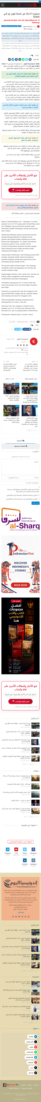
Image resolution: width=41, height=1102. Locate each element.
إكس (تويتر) (29, 1041)
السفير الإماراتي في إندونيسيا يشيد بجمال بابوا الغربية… (16, 1007)
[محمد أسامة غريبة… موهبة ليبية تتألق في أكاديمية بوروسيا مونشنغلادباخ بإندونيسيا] (30, 388)
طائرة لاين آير (12, 322)
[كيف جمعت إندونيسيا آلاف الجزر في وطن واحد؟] (35, 794)
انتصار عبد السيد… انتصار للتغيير (20, 800)
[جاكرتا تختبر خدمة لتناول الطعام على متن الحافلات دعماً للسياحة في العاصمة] (35, 984)
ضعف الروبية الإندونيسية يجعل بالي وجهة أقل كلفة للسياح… (16, 991)
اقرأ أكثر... (20, 912)
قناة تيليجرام (29, 1057)
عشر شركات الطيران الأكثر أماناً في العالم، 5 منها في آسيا (20, 106)
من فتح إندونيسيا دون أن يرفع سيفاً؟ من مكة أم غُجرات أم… (16, 777)
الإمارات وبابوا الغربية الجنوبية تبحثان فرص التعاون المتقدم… (18, 1015)
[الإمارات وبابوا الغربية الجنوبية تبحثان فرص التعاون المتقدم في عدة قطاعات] (35, 1017)
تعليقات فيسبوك (19, 446)
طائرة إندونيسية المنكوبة (22, 322)
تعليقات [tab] (19, 441)
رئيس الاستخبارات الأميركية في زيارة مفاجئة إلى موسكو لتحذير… (16, 741)
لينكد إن (31, 1036)
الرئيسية (35, 1085)
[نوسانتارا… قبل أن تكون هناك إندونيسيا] (35, 786)
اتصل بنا (29, 1085)
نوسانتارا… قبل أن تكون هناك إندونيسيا (18, 784)
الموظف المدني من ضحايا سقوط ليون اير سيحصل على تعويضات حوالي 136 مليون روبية (30, 367)
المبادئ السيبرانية (27, 1088)
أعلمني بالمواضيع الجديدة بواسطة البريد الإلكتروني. (21, 499)
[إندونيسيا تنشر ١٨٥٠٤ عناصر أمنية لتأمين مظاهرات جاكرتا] (11, 388)
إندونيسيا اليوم (18, 1099)
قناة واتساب (29, 1052)
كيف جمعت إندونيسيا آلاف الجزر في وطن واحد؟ (16, 792)
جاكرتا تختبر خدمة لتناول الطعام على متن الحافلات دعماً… (18, 982)
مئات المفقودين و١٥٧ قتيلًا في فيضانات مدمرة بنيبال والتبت (16, 749)
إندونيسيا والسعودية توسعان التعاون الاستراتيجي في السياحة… (19, 999)
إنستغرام (30, 1062)
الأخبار (19, 26)
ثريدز (31, 1067)
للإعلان (23, 1085)
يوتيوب (31, 1047)
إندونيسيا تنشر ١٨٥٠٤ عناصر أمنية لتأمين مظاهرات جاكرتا (18, 732)
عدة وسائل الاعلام (14, 1088)
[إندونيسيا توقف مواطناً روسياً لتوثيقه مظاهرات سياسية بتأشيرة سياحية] (35, 759)
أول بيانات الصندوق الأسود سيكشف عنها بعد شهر (23, 139)
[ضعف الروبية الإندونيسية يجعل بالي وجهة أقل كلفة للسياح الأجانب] (35, 992)
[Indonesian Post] (10, 1085)
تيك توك (31, 1073)
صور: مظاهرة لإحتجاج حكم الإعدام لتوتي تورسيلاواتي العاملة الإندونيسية (10, 367)
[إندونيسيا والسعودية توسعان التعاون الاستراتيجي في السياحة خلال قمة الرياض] (35, 1000)
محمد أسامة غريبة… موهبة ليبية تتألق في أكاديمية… (17, 724)
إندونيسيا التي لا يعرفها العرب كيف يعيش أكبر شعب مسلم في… (16, 809)
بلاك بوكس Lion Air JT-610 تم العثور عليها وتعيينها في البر (22, 206)
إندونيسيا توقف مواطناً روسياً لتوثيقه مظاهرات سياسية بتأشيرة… (16, 757)
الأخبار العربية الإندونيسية (12, 26)
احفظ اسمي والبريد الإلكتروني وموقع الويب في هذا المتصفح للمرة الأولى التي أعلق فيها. (23, 490)
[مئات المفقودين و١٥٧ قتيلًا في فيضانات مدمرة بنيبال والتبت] (11, 410)
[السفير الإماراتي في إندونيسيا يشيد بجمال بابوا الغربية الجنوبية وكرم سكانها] (35, 1009)
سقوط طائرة (32, 322)
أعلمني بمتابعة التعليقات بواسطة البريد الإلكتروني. (21, 495)
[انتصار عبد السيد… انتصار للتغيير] (35, 803)
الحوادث (3, 26)
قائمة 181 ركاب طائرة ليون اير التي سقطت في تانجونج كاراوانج (22, 75)
